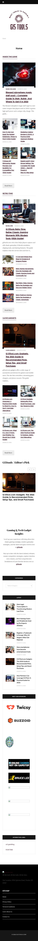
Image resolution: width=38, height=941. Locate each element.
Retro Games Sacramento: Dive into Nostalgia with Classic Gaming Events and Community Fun (25, 272)
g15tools (19, 547)
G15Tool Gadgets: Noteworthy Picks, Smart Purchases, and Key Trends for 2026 (28, 402)
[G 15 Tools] (19, 20)
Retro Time (8, 193)
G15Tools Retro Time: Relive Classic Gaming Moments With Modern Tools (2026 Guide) (17, 233)
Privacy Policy (7, 902)
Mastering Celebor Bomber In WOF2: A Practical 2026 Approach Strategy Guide (27, 136)
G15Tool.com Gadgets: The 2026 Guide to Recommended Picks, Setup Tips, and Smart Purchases (17, 359)
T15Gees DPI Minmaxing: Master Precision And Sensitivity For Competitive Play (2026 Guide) (9, 167)
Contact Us (6, 917)
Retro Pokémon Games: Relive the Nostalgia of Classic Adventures (24, 297)
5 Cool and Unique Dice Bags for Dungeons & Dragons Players (24, 258)
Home (4, 897)
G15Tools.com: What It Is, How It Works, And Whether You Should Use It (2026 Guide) (10, 435)
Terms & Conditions (9, 907)
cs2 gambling (10, 844)
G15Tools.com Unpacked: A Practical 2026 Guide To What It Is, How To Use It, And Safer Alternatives (10, 405)
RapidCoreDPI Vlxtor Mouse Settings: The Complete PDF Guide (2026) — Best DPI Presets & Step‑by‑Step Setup (28, 167)
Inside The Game (10, 57)
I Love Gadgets (9, 318)
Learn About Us (7, 912)
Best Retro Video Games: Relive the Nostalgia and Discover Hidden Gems (24, 285)
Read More (8, 186)
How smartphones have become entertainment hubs (24, 649)
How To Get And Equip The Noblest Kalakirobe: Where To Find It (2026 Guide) (10, 135)
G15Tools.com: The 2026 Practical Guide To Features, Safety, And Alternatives (28, 433)
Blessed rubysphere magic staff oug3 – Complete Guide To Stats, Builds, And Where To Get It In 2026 (19, 97)
